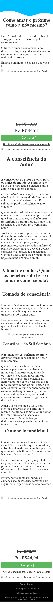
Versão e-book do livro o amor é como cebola (26, 144)
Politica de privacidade (26, 593)
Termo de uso (26, 584)
